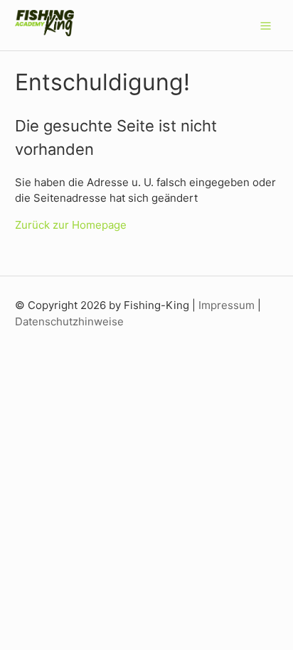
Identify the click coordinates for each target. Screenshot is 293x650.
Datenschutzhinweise (69, 321)
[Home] (45, 32)
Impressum (226, 305)
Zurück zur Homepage (71, 225)
